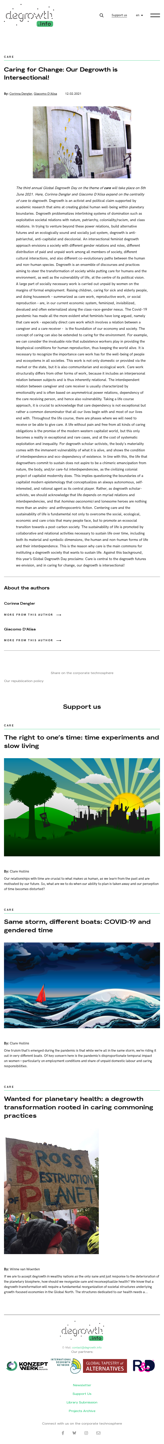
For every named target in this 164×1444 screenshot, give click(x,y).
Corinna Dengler (20, 94)
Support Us (82, 1394)
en (137, 15)
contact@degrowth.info (87, 1347)
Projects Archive (82, 1411)
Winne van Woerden (25, 1269)
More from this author (28, 614)
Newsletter (82, 1385)
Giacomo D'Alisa (45, 94)
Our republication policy (24, 681)
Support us (119, 15)
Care (9, 57)
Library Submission (82, 1402)
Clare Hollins (19, 872)
